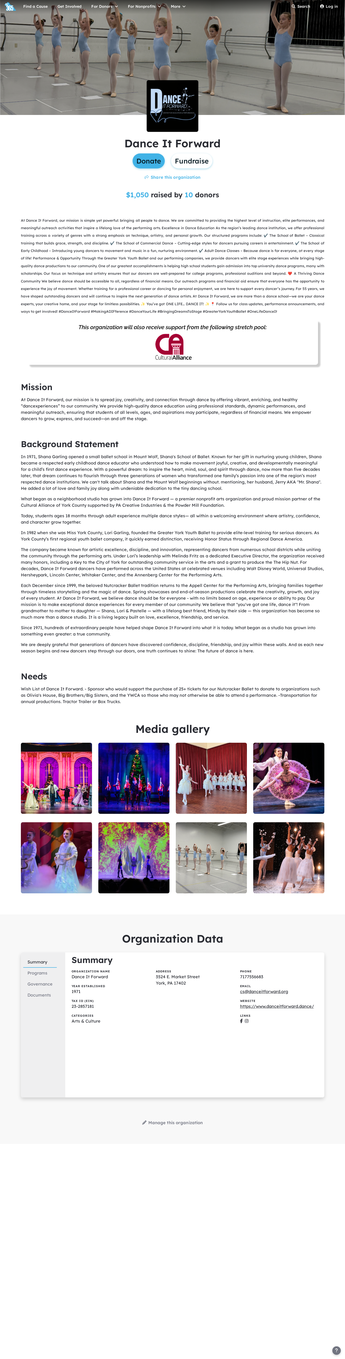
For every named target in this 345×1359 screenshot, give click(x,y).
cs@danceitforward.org (264, 991)
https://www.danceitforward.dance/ (277, 1006)
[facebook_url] (241, 1021)
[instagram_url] (247, 1021)
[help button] (336, 1350)
